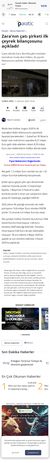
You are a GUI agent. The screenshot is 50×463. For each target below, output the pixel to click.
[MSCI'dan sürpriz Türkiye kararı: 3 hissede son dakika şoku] (20, 319)
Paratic (5, 31)
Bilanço (28, 343)
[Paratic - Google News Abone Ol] (37, 121)
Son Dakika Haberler (18, 352)
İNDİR (44, 6)
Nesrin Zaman (13, 119)
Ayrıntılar (15, 452)
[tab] (21, 334)
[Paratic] (25, 24)
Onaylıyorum (33, 452)
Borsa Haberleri (17, 31)
